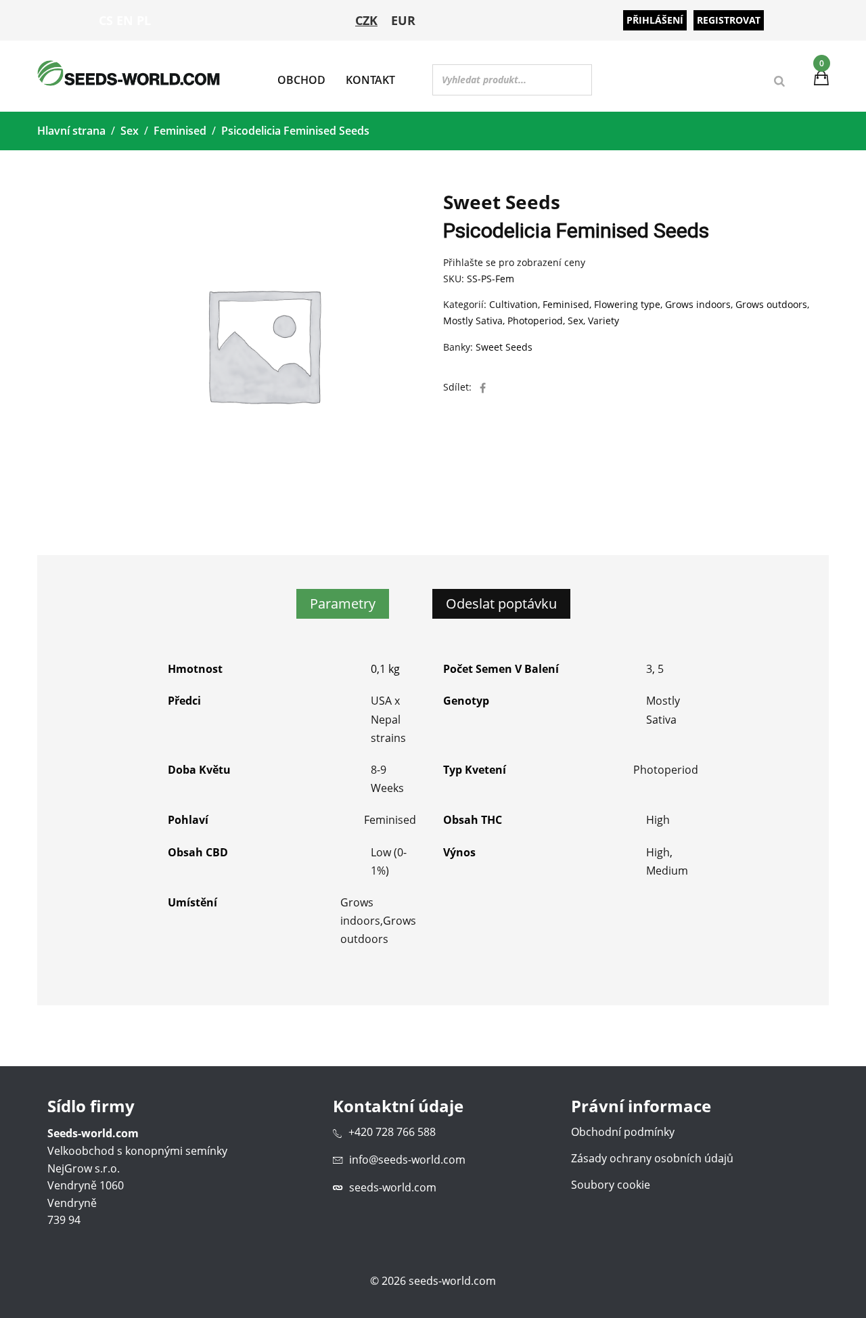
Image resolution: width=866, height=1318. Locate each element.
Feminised (180, 130)
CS (106, 20)
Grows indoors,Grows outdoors (378, 920)
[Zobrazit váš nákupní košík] (821, 80)
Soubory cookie (610, 1184)
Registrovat (728, 20)
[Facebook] (483, 387)
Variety (603, 320)
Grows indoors (698, 304)
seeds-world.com (392, 1187)
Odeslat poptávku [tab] (501, 603)
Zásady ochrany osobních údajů (652, 1158)
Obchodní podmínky (623, 1131)
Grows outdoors (771, 304)
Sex (129, 130)
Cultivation (513, 304)
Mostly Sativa (473, 320)
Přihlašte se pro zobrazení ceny (514, 262)
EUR (403, 20)
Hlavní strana (71, 130)
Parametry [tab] (342, 603)
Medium (667, 870)
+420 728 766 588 (392, 1131)
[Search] (779, 81)
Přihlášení (654, 20)
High (658, 819)
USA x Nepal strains (388, 719)
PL (144, 20)
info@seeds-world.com (407, 1159)
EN (124, 20)
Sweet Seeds (504, 347)
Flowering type (627, 304)
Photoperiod (535, 320)
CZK (366, 20)
